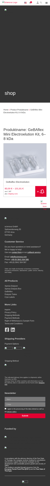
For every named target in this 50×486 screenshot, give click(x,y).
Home (5, 110)
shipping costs (13, 194)
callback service (34, 252)
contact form (17, 252)
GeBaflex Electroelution (17, 182)
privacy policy (11, 412)
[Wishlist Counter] (35, 3)
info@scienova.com (18, 257)
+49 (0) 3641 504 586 (20, 260)
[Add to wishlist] (43, 146)
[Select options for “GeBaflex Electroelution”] (40, 191)
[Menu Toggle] (46, 3)
